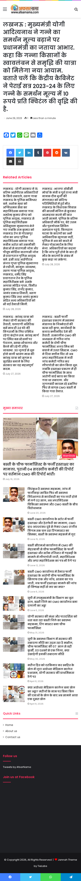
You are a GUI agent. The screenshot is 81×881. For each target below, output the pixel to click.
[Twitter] (20, 153)
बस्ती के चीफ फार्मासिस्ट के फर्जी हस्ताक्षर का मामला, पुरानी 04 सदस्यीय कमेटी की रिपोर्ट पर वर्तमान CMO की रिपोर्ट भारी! (38, 469)
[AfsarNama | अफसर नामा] (25, 9)
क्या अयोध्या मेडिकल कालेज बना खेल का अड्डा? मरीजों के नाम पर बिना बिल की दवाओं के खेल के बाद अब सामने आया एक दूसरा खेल (53, 693)
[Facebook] (10, 153)
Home (9, 725)
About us (11, 731)
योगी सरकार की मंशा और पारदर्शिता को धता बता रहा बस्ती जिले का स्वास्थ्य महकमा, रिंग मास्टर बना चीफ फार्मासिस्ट (52, 622)
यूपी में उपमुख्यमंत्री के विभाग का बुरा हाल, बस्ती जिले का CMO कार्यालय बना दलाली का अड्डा (52, 602)
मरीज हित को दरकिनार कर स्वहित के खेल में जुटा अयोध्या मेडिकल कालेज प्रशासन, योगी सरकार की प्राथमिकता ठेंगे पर (51, 671)
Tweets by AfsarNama (17, 767)
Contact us (12, 737)
